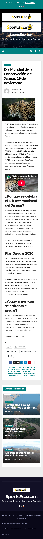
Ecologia (8, 65)
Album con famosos (31, 529)
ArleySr (18, 89)
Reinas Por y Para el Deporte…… (18, 523)
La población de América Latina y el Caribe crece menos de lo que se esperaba (15, 371)
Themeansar (21, 518)
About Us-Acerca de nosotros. (12, 529)
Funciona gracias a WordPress (13, 515)
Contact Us (5, 534)
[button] (31, 51)
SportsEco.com (21, 35)
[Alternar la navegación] (39, 51)
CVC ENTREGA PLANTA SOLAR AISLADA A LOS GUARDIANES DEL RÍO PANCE (28, 371)
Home (4, 523)
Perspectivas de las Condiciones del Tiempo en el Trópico (21, 407)
